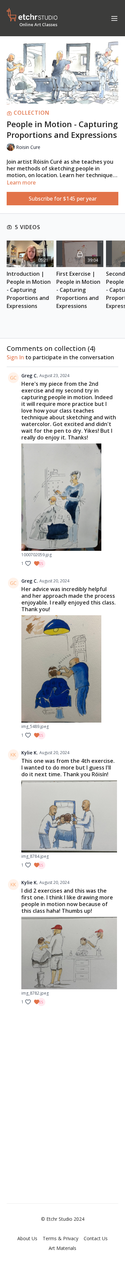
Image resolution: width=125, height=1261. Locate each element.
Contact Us (96, 1238)
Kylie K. (29, 752)
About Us (27, 1238)
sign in (15, 357)
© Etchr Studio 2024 (62, 1219)
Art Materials (62, 1248)
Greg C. (29, 375)
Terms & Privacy (60, 1238)
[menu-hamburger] (114, 18)
